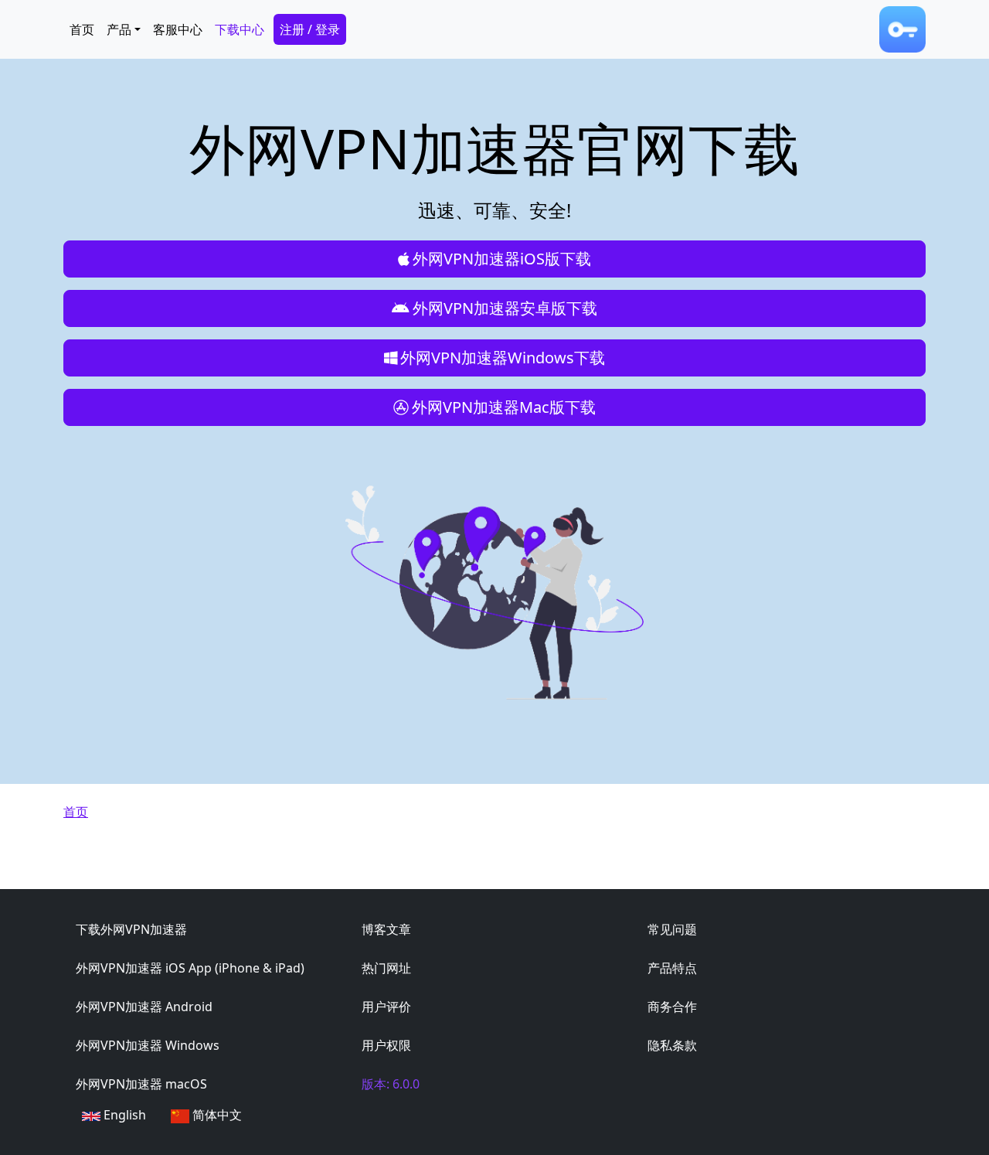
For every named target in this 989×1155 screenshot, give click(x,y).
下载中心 (239, 29)
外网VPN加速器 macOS (141, 1083)
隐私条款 (672, 1045)
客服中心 (177, 29)
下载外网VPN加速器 (131, 929)
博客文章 (386, 929)
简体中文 (215, 1114)
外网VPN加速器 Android (144, 1006)
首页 (82, 29)
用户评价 (386, 1006)
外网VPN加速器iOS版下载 (502, 258)
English (123, 1114)
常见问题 (672, 929)
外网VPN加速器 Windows (147, 1045)
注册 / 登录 (310, 29)
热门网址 (386, 967)
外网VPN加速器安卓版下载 (505, 308)
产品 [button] (119, 29)
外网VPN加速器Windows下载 (502, 357)
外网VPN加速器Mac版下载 (504, 407)
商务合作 (672, 1006)
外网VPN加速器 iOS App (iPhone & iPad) (190, 967)
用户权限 (386, 1045)
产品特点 (672, 967)
